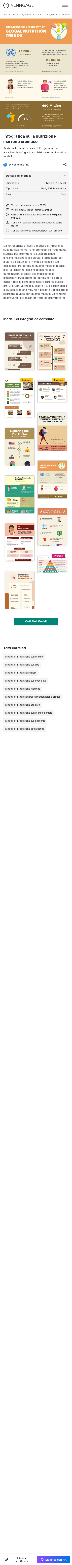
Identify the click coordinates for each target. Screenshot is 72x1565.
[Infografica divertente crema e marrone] (19, 447)
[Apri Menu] (65, 5)
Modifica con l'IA (56, 1559)
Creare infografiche (21, 14)
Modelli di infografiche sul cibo (22, 664)
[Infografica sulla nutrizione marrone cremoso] (52, 479)
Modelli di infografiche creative (22, 704)
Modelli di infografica (46, 14)
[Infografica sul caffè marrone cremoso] (19, 351)
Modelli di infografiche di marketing (24, 728)
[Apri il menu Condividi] (65, 164)
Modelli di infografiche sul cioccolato (25, 680)
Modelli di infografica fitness (21, 672)
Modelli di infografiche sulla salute (24, 656)
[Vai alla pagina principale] (18, 5)
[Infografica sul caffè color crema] (52, 527)
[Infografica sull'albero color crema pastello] (52, 351)
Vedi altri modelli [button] (36, 621)
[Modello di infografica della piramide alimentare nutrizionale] (52, 565)
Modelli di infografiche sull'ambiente (25, 720)
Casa (4, 14)
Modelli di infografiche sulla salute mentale (28, 712)
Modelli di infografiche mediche (22, 688)
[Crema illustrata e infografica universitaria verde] (52, 432)
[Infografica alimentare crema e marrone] (19, 590)
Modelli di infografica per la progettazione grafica (32, 696)
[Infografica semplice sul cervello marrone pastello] (19, 494)
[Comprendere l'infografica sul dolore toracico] (19, 542)
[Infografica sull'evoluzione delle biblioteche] (52, 391)
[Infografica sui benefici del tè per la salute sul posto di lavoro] (19, 399)
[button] (18, 1559)
